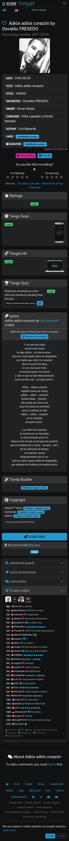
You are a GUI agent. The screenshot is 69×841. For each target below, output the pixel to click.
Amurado (29, 663)
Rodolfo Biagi (15, 802)
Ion (16, 606)
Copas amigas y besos (35, 691)
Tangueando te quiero (33, 679)
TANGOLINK (56, 784)
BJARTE (19, 720)
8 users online (20, 591)
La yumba (27, 606)
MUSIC (29, 784)
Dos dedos (35, 712)
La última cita (35, 622)
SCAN (41, 784)
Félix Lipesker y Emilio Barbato (29, 118)
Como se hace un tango (39, 720)
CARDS (60, 790)
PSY (48, 790)
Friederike (19, 671)
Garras (28, 716)
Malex (17, 618)
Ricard (17, 691)
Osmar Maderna (44, 807)
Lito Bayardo (21, 129)
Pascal (17, 630)
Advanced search (22, 563)
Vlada (17, 647)
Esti (16, 683)
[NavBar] (64, 3)
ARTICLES (35, 790)
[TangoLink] (28, 610)
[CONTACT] (56, 797)
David (18, 703)
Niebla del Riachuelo (35, 703)
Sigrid (17, 663)
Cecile (17, 667)
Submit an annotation (36, 336)
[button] (16, 10)
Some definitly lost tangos (18, 812)
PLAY (17, 784)
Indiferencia (34, 671)
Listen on (26, 155)
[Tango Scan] (27, 622)
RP (28, 598)
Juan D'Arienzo (40, 812)
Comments (18, 581)
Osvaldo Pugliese (51, 802)
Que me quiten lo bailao (36, 647)
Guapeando (32, 614)
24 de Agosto (29, 683)
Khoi (16, 643)
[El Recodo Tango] (7, 784)
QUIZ (21, 790)
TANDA (9, 790)
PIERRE (18, 655)
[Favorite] (5, 23)
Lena (17, 699)
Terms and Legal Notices (34, 816)
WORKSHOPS (19, 797)
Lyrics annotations (23, 572)
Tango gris (35, 187)
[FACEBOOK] (33, 797)
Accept (50, 836)
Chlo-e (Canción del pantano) (39, 630)
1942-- (18, 78)
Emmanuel (20, 712)
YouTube (46, 155)
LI (15, 598)
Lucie (18, 716)
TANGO (16, 93)
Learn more (9, 830)
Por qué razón (31, 699)
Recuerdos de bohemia (35, 618)
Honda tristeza (31, 667)
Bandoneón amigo (52, 183)
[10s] (34, 169)
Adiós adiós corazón (24, 86)
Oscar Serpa (20, 108)
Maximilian (20, 610)
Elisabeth (19, 622)
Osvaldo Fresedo (25, 807)
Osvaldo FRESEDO (27, 101)
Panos (17, 659)
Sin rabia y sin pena (28, 183)
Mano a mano (37, 610)
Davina (17, 639)
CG (15, 687)
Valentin (18, 614)
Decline (61, 836)
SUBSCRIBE (36, 537)
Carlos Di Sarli (57, 812)
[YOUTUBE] (49, 797)
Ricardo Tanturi (32, 802)
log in (52, 764)
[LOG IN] (4, 10)
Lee (16, 679)
